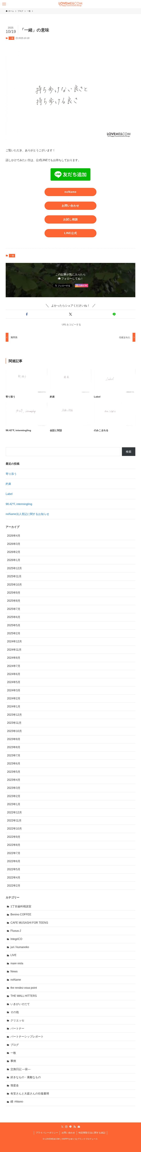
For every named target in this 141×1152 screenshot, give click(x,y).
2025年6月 (13, 617)
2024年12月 (14, 641)
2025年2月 (13, 633)
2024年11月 (14, 649)
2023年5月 (13, 771)
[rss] (74, 1126)
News (14, 971)
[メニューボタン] (4, 4)
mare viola (16, 963)
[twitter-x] (62, 1126)
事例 (13, 1060)
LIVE (13, 955)
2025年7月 (13, 609)
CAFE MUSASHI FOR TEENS (29, 922)
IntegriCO (16, 939)
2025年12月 (14, 568)
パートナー (17, 1028)
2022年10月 (14, 828)
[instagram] (66, 1126)
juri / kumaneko (19, 947)
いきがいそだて (20, 1004)
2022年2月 (13, 885)
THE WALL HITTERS (23, 995)
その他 (14, 1012)
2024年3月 (13, 690)
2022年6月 (13, 861)
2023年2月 (13, 796)
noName (15, 979)
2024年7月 (13, 666)
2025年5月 (13, 625)
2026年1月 (13, 560)
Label (9, 493)
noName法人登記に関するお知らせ (27, 514)
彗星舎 (14, 1085)
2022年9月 (13, 836)
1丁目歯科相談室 (20, 906)
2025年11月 (14, 576)
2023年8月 (13, 747)
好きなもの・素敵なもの (25, 1077)
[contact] (78, 1126)
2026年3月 (13, 543)
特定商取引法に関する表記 (92, 1132)
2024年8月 (13, 657)
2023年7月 (13, 755)
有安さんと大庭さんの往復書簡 (29, 1093)
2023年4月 (13, 779)
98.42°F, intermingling (19, 504)
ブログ (14, 1044)
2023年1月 (13, 804)
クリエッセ (17, 1020)
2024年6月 (13, 674)
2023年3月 (13, 787)
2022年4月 (13, 877)
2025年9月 (13, 592)
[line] (70, 1126)
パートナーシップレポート (27, 1036)
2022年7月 (13, 853)
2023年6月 (13, 763)
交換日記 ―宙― (20, 1069)
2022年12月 (14, 812)
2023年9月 (13, 739)
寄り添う (11, 473)
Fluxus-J (15, 930)
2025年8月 (13, 600)
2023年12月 (14, 714)
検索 (128, 451)
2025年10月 (14, 584)
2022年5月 (13, 869)
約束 (8, 483)
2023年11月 (14, 722)
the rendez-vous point (23, 987)
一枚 (11, 38)
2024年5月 (13, 682)
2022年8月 (13, 844)
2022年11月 (14, 820)
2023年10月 (14, 731)
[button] (27, 314)
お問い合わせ (68, 1132)
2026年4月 (13, 535)
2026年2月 (13, 552)
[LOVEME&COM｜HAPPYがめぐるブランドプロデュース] (70, 4)
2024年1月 (13, 706)
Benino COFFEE (20, 914)
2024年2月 (13, 698)
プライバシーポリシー (47, 1132)
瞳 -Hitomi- (17, 1101)
